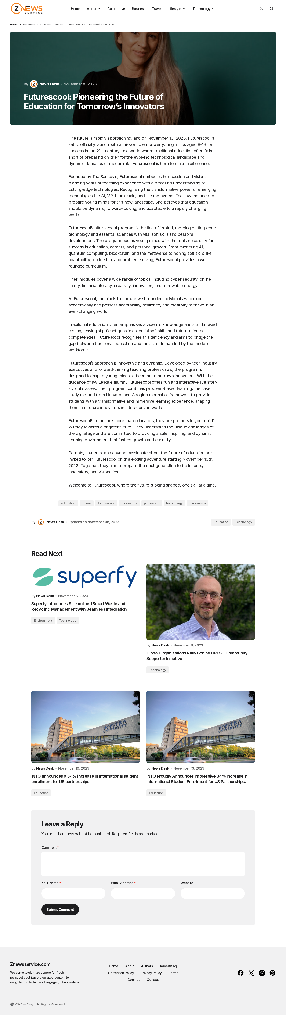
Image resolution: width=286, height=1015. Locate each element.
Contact (153, 980)
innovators (129, 503)
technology (174, 503)
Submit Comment (60, 909)
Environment (43, 620)
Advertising (168, 966)
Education (221, 522)
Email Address (123, 883)
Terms (173, 973)
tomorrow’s (197, 503)
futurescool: (106, 503)
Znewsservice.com (30, 964)
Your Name (51, 883)
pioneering (152, 503)
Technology (243, 522)
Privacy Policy (151, 973)
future (86, 503)
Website (187, 883)
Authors (147, 966)
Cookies (133, 980)
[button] (261, 8)
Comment (50, 847)
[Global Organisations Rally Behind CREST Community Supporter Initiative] (200, 602)
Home (13, 24)
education (68, 503)
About (129, 966)
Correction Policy (121, 973)
